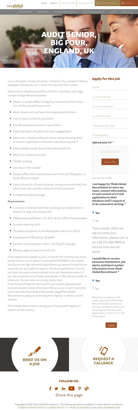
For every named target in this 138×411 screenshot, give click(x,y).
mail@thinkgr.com (109, 407)
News (44, 3)
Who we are (42, 11)
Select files (110, 162)
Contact (54, 3)
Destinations (26, 11)
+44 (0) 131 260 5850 (86, 3)
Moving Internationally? (65, 11)
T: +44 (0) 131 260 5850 (78, 407)
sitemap (22, 407)
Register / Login (68, 3)
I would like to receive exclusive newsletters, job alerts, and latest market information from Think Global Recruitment (108, 265)
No (97, 220)
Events (113, 11)
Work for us (127, 11)
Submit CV (129, 3)
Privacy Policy (114, 313)
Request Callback (107, 3)
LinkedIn (69, 288)
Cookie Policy (56, 407)
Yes (97, 213)
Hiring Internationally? (93, 11)
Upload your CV (103, 142)
